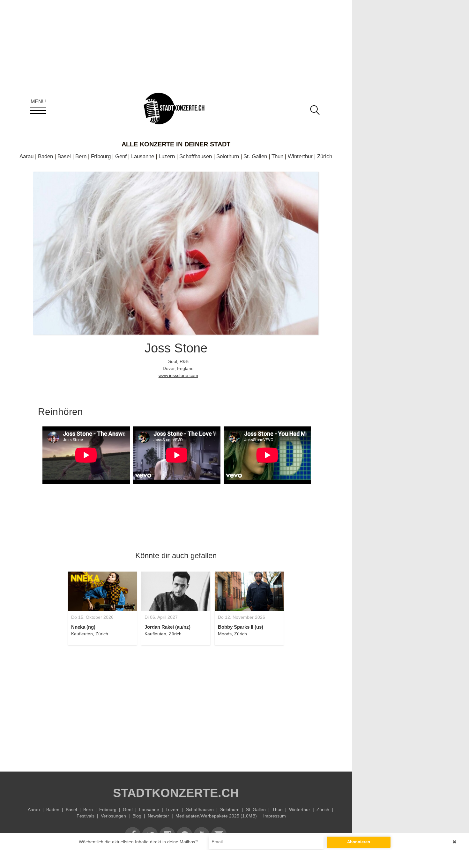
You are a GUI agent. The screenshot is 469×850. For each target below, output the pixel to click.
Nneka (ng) (83, 627)
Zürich (324, 156)
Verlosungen (113, 815)
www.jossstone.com (178, 375)
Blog (136, 815)
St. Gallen (255, 156)
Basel (64, 156)
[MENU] (38, 110)
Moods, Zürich (232, 633)
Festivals (85, 815)
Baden (45, 156)
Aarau (26, 156)
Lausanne (142, 156)
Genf (121, 156)
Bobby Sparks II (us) (240, 627)
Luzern (167, 156)
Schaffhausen (195, 156)
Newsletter (158, 815)
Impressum (274, 815)
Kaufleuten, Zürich (89, 633)
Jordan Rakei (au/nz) (167, 627)
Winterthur (300, 156)
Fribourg (101, 156)
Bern (80, 156)
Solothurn (227, 156)
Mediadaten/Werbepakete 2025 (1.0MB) (216, 815)
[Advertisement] (176, 704)
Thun (277, 156)
